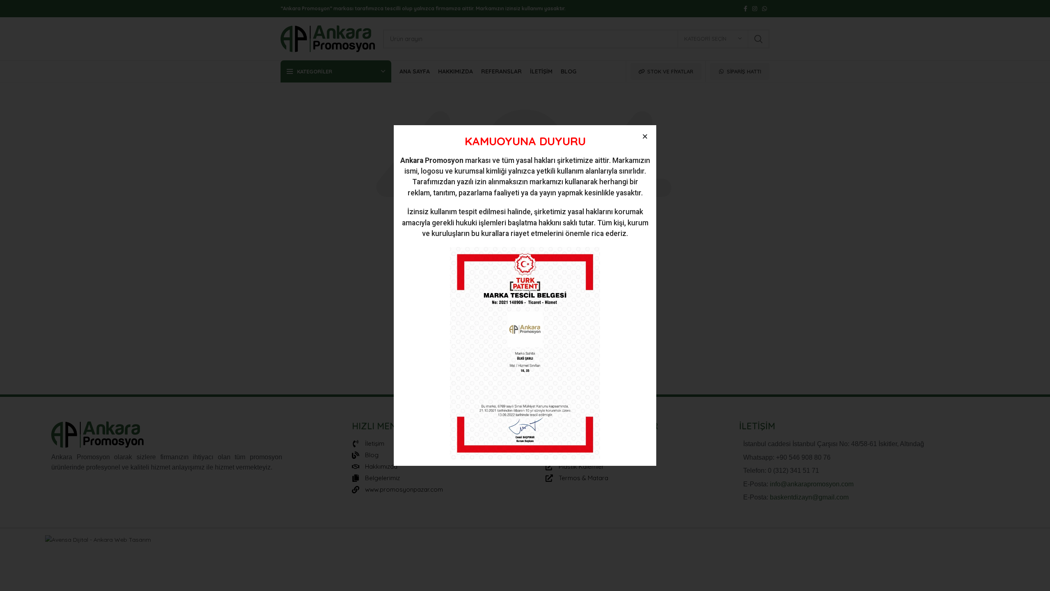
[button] (645, 136)
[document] (525, 295)
